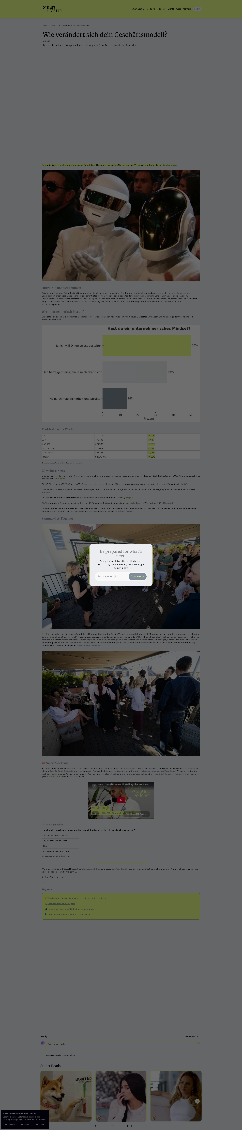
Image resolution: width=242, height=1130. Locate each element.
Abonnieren (138, 576)
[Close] (150, 546)
